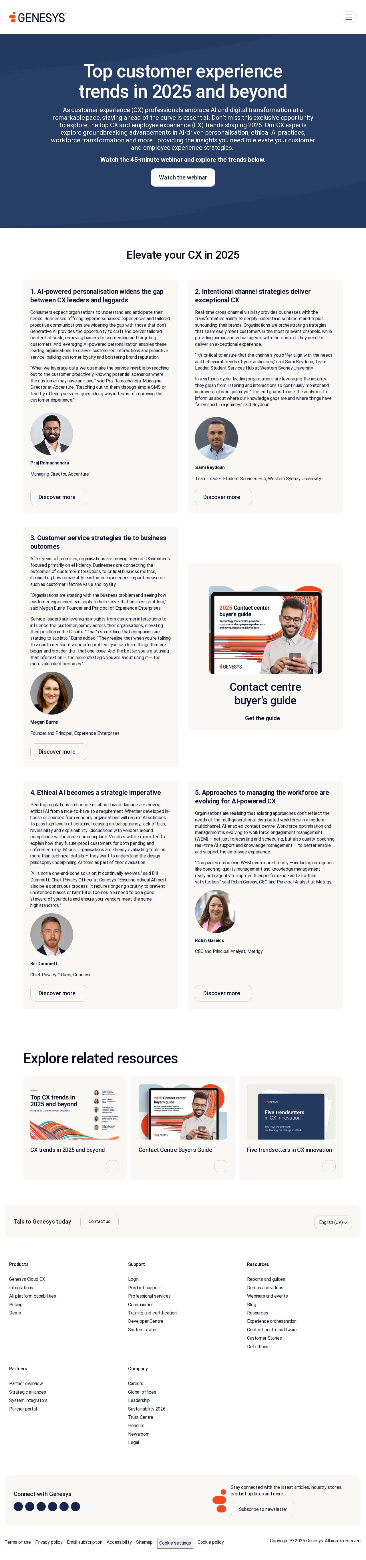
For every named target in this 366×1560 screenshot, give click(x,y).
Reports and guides (266, 1279)
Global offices (142, 1392)
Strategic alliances (27, 1392)
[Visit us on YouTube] (64, 1506)
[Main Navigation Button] (349, 17)
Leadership (139, 1400)
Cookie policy (211, 1542)
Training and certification (152, 1313)
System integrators (28, 1400)
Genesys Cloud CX (27, 1279)
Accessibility (119, 1542)
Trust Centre (140, 1417)
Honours (136, 1425)
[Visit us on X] (41, 1506)
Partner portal (23, 1409)
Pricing (16, 1304)
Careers (135, 1383)
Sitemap (144, 1542)
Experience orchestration (272, 1321)
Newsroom (139, 1434)
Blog (251, 1304)
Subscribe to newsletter (263, 1509)
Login (133, 1279)
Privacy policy (49, 1542)
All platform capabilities (32, 1296)
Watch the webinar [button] (183, 177)
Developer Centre (145, 1321)
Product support (144, 1287)
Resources (257, 1313)
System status (143, 1329)
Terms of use (18, 1542)
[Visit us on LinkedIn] (18, 1506)
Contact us (99, 1221)
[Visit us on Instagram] (29, 1506)
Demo (15, 1313)
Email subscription (84, 1542)
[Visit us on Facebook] (52, 1506)
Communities (141, 1304)
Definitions (257, 1346)
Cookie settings (175, 1543)
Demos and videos (265, 1287)
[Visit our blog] (75, 1506)
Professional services (149, 1296)
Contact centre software (272, 1329)
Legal (133, 1442)
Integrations (21, 1287)
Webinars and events (267, 1296)
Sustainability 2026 (147, 1409)
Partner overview (26, 1383)
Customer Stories (264, 1338)
